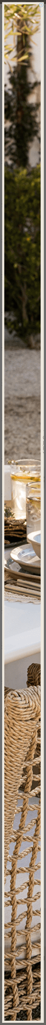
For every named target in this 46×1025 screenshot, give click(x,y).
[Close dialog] (41, 5)
